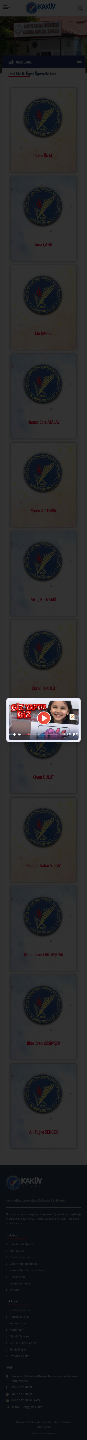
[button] (72, 716)
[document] (43, 720)
